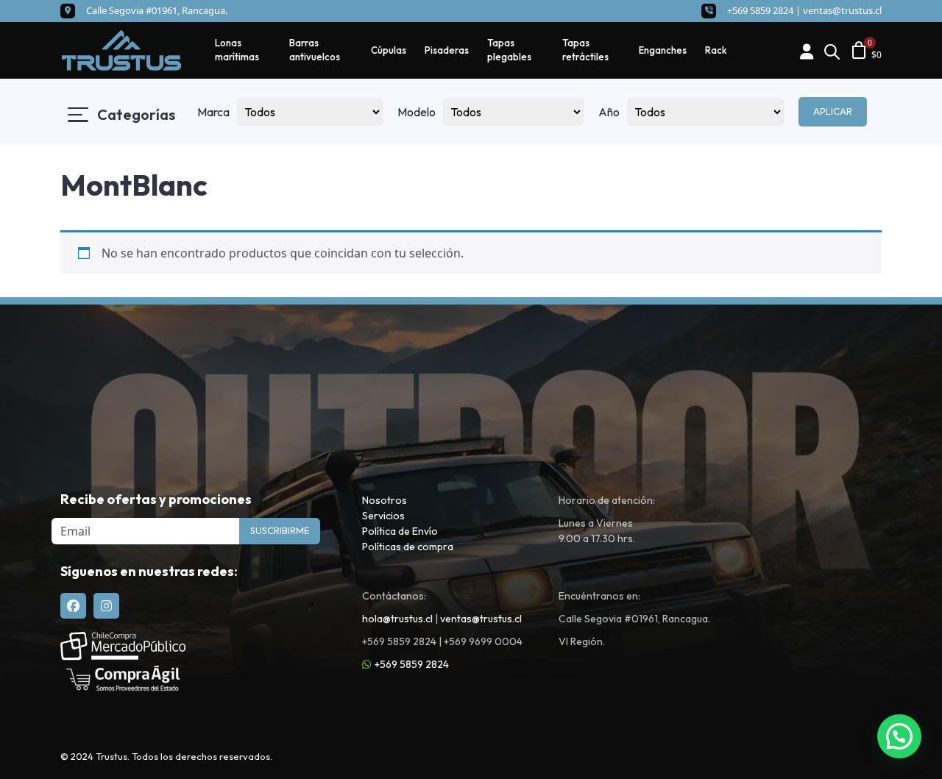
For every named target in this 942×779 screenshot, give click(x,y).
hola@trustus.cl (397, 618)
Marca (213, 111)
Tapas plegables (509, 50)
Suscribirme (279, 530)
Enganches (663, 50)
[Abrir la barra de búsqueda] (831, 50)
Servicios (383, 515)
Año (609, 111)
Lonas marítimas (237, 50)
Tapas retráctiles (585, 50)
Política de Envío (400, 531)
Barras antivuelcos (314, 50)
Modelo (416, 111)
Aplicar (832, 111)
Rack (716, 50)
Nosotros (384, 500)
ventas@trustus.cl (842, 10)
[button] (899, 736)
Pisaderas (447, 50)
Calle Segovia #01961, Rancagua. (156, 10)
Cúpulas (388, 50)
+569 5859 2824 (412, 664)
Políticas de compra (407, 546)
